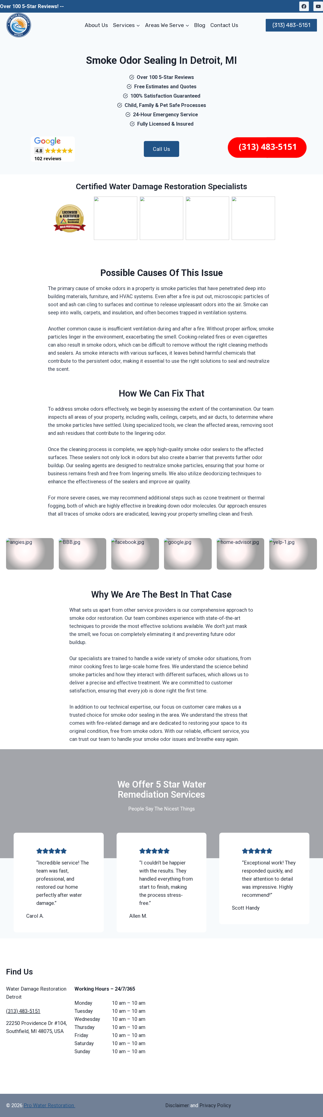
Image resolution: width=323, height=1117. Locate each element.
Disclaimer (177, 1105)
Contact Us (224, 25)
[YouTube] (318, 6)
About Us (96, 25)
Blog (199, 25)
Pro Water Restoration (49, 1105)
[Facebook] (304, 6)
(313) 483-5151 (291, 25)
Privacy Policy (215, 1105)
